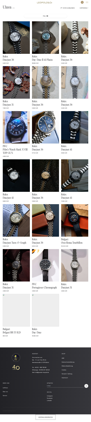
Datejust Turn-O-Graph (14, 243)
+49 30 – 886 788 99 (40, 367)
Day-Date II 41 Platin (42, 60)
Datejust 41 (66, 149)
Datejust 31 (8, 105)
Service (5, 395)
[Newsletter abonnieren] (86, 386)
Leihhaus (5, 387)
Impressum (65, 377)
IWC (5, 146)
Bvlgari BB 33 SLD (12, 332)
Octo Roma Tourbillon (71, 243)
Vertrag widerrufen (45, 417)
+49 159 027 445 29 (44, 370)
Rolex (5, 56)
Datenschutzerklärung (68, 362)
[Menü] (87, 2)
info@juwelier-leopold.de (42, 372)
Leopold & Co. (45, 2)
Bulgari (64, 239)
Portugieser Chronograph (44, 287)
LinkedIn (49, 400)
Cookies (64, 370)
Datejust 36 (8, 60)
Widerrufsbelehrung (67, 366)
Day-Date (36, 332)
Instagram (50, 396)
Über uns (5, 391)
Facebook (49, 398)
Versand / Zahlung (67, 373)
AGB (63, 358)
